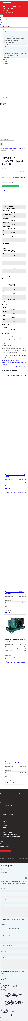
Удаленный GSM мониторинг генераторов (16, 53)
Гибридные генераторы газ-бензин (14, 38)
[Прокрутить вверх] (1, 980)
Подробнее (7, 488)
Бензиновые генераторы (11, 31)
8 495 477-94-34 (7, 2)
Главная (4, 819)
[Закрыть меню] (0, 982)
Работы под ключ (9, 46)
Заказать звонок (5, 26)
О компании (6, 57)
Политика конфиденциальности (10, 834)
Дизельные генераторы (11, 40)
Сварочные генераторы (11, 42)
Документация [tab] (7, 193)
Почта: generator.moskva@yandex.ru (12, 986)
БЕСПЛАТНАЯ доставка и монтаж (11, 6)
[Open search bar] (0, 95)
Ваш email (3, 899)
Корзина (4, 827)
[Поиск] (0, 99)
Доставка (5, 63)
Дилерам (5, 10)
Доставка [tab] (6, 190)
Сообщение (3, 905)
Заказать (7, 182)
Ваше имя (3, 888)
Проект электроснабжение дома (13, 51)
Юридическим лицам (8, 12)
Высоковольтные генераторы (13, 34)
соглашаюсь (6, 919)
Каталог (4, 823)
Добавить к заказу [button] (9, 658)
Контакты (5, 59)
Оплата (5, 61)
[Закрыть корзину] (1, 869)
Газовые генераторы (10, 36)
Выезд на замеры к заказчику (13, 49)
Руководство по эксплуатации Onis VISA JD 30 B (13, 366)
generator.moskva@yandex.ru (10, 4)
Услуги (4, 998)
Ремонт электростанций (11, 55)
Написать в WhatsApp (11, 185)
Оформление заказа (7, 832)
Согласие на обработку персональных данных (13, 836)
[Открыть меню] (1, 144)
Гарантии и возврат (8, 8)
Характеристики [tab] (8, 188)
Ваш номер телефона (6, 894)
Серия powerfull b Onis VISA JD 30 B (10, 360)
